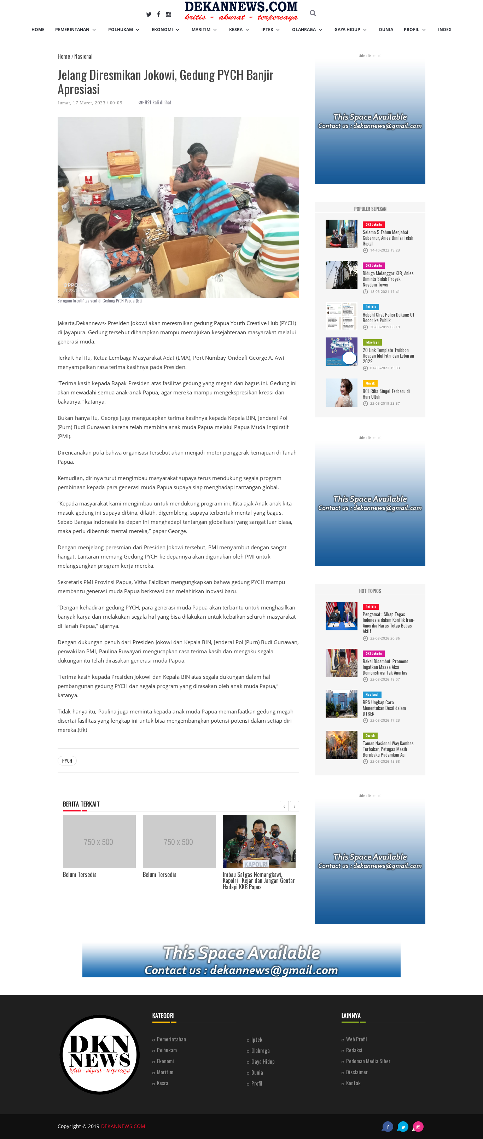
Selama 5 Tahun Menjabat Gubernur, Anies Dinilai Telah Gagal (388, 238)
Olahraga (304, 30)
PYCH (67, 760)
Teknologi (372, 342)
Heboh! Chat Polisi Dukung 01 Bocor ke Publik (388, 317)
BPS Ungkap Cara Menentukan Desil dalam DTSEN (384, 708)
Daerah (370, 735)
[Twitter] (149, 14)
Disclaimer (357, 1072)
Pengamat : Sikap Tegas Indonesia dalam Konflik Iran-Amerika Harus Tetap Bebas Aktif (388, 623)
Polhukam (121, 30)
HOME (38, 30)
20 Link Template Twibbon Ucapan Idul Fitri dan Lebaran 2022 (388, 355)
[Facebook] (159, 14)
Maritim (201, 30)
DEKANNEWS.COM (123, 1126)
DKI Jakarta (374, 224)
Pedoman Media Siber (368, 1061)
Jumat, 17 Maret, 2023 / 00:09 (90, 102)
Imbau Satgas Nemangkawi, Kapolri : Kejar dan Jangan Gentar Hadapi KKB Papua (259, 880)
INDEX (445, 30)
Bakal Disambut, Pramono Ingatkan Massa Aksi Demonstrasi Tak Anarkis (385, 667)
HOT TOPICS (370, 591)
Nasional (372, 694)
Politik (371, 306)
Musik (370, 383)
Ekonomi (163, 30)
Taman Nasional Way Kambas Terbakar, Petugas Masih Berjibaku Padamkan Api (388, 749)
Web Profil (356, 1039)
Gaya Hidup (347, 30)
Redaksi (354, 1050)
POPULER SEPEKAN (370, 209)
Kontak (353, 1083)
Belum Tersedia (80, 874)
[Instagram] (168, 14)
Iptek (267, 30)
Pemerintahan (73, 30)
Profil (412, 30)
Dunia (386, 30)
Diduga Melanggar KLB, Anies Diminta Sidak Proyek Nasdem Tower (388, 279)
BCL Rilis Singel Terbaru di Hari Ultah (386, 393)
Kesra (236, 30)
